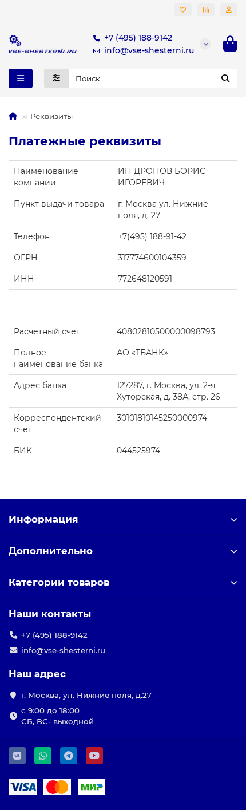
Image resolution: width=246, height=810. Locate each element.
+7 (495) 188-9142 (138, 38)
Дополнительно (51, 550)
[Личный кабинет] (228, 9)
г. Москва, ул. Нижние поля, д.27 (86, 695)
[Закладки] (183, 9)
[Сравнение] (206, 9)
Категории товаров (59, 582)
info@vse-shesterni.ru (149, 50)
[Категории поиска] (56, 78)
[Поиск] (225, 78)
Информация (43, 519)
